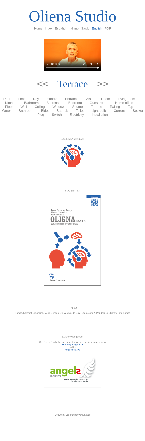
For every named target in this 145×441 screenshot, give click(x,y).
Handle (52, 99)
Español (60, 28)
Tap (130, 107)
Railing (115, 107)
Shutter (77, 107)
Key (36, 99)
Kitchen (10, 103)
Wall (24, 107)
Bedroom (75, 103)
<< (44, 83)
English (97, 28)
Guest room (98, 103)
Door (6, 99)
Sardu (85, 28)
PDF (108, 28)
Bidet (45, 111)
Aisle (89, 99)
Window (58, 107)
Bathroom (31, 103)
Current (119, 111)
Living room (126, 99)
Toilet (80, 111)
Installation (100, 114)
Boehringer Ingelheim (72, 344)
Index (48, 28)
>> (102, 83)
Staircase (53, 103)
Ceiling (40, 107)
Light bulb (98, 111)
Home (38, 28)
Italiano (74, 28)
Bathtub (62, 111)
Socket (138, 111)
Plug (40, 114)
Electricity (77, 114)
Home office (124, 103)
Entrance (71, 99)
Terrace (72, 84)
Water (6, 111)
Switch (57, 114)
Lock (21, 99)
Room (105, 99)
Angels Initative (72, 350)
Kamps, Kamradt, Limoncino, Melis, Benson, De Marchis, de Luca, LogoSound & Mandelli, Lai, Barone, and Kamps (72, 313)
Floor (9, 107)
